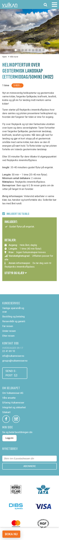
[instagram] (16, 419)
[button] (16, 50)
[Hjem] (10, 5)
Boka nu (11, 534)
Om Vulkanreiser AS (12, 393)
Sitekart (6, 412)
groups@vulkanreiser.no (15, 360)
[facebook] (6, 419)
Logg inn (9, 438)
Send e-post (10, 373)
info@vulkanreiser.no (13, 355)
